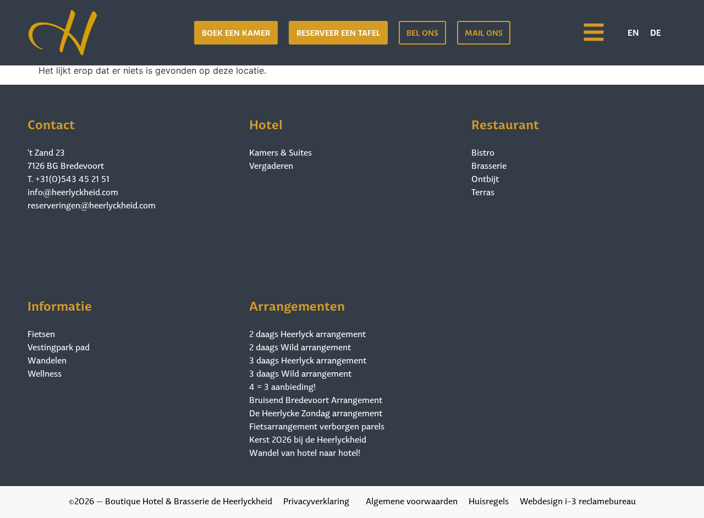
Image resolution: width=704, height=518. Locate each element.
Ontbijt (485, 178)
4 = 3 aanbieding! (282, 386)
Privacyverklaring (316, 500)
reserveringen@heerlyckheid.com (92, 204)
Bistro (482, 151)
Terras (482, 191)
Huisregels (489, 500)
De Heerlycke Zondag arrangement (315, 412)
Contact (51, 123)
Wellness (45, 372)
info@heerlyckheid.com (73, 191)
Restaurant (505, 123)
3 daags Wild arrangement (300, 372)
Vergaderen (271, 165)
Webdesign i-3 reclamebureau (578, 500)
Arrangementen (297, 304)
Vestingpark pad (59, 346)
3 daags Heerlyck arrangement (307, 359)
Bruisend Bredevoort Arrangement (315, 399)
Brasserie (489, 165)
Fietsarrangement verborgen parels (316, 425)
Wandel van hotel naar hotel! (304, 452)
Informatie (60, 304)
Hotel (266, 123)
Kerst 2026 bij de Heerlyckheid (307, 438)
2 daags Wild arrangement (300, 346)
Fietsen (41, 333)
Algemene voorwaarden (412, 500)
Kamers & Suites (280, 151)
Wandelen (47, 359)
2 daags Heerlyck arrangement (307, 333)
